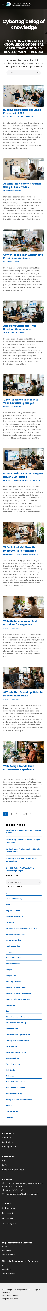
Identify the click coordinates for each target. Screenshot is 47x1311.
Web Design (7, 773)
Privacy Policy (9, 1146)
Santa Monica (8, 1254)
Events (9, 952)
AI (4, 190)
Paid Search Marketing (15, 333)
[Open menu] (3, 4)
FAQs (4, 1165)
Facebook (9, 1208)
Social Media (8, 117)
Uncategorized (12, 1058)
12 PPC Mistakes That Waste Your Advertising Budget (20, 401)
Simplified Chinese (10, 1298)
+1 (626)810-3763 (14, 1190)
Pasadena (6, 1250)
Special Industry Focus (13, 1170)
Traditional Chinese (10, 1295)
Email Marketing (13, 946)
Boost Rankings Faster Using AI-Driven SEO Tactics (23, 475)
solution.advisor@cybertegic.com (21, 1194)
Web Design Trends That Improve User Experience (18, 767)
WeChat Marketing (14, 1093)
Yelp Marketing (12, 1111)
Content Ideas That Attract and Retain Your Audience (23, 256)
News (8, 1011)
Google (9, 970)
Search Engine (11, 480)
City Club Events (13, 911)
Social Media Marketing (23, 117)
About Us (6, 1138)
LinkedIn (9, 1213)
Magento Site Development (18, 999)
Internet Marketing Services (18, 993)
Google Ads (11, 976)
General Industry (13, 958)
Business (9, 905)
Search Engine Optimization (29, 480)
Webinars (10, 1076)
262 (25, 814)
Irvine (4, 1246)
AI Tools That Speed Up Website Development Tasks (23, 694)
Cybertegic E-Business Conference (21, 928)
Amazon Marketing (14, 899)
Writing (9, 1105)
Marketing (10, 1005)
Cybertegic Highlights (15, 934)
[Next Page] (31, 814)
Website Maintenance (15, 1088)
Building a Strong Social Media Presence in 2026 (22, 111)
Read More (8, 153)
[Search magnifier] (38, 72)
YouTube (10, 1117)
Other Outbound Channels (17, 1017)
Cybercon (10, 922)
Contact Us (7, 1142)
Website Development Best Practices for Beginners (20, 623)
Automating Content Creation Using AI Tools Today (22, 185)
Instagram (10, 1223)
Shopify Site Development (17, 1040)
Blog (4, 1161)
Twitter (8, 1218)
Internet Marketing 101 (15, 987)
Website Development (11, 628)
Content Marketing (14, 190)
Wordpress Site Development (19, 1099)
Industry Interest (13, 981)
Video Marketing (13, 1064)
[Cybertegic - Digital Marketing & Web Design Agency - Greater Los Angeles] (13, 4)
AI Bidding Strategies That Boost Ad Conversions (19, 327)
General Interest (13, 964)
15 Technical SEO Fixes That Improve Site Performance (20, 549)
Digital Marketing (13, 940)
